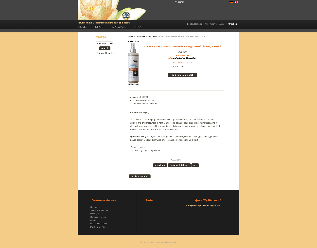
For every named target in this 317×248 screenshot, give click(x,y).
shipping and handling (184, 58)
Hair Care (152, 37)
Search (101, 37)
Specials (119, 26)
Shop (99, 26)
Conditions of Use (98, 217)
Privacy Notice (96, 214)
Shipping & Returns (99, 210)
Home (82, 26)
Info (137, 26)
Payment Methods (98, 227)
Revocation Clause (98, 224)
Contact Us (95, 207)
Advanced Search (105, 53)
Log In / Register (194, 24)
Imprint (93, 220)
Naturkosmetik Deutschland (165, 242)
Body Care (140, 37)
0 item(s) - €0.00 (217, 24)
